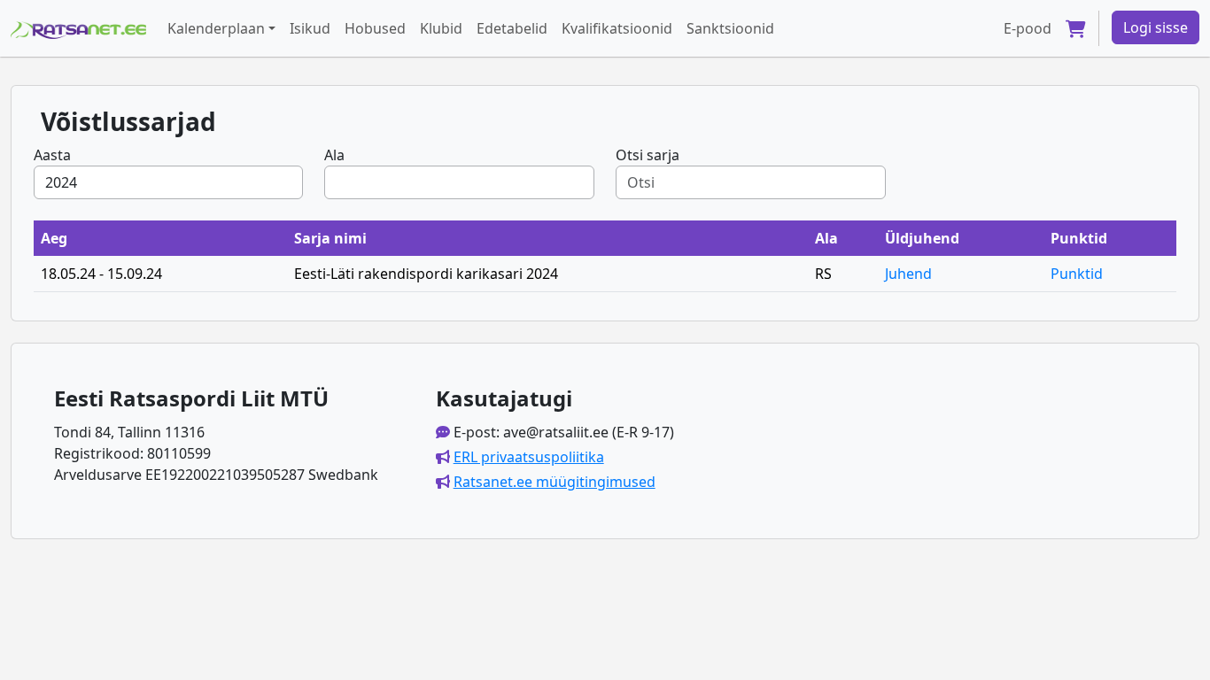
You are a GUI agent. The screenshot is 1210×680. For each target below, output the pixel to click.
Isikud (310, 28)
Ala (334, 155)
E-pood (1027, 28)
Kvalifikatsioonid (617, 28)
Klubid (441, 28)
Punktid (1077, 273)
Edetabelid (512, 28)
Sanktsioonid (730, 28)
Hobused (375, 28)
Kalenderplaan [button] (216, 28)
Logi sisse (1155, 27)
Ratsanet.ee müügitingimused (554, 481)
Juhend (908, 273)
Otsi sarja (647, 155)
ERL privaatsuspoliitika (529, 457)
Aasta (52, 155)
